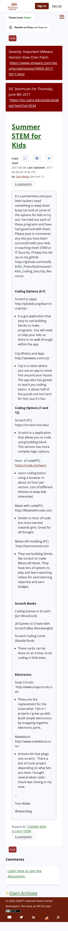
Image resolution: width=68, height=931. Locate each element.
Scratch (17, 831)
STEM (27, 831)
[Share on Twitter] (49, 158)
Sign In (41, 6)
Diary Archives (23, 893)
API (39, 906)
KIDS (43, 827)
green (27, 17)
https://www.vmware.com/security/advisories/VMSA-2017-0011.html (33, 68)
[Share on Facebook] (37, 158)
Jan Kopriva (40, 27)
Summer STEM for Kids (26, 136)
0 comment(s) (23, 184)
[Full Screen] (25, 158)
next (12, 38)
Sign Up (57, 6)
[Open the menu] (62, 16)
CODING (33, 827)
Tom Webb (22, 176)
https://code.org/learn (31, 465)
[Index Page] (12, 6)
